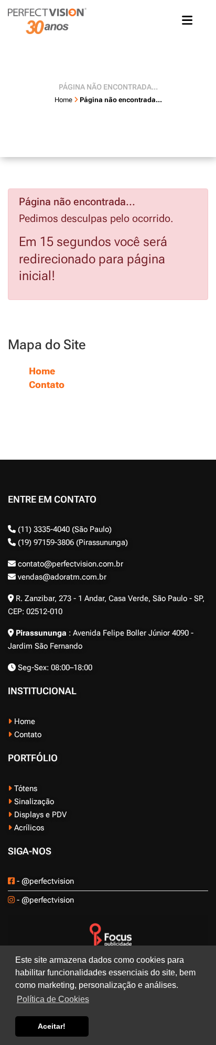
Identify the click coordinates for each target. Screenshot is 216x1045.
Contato (46, 384)
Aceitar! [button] (52, 1026)
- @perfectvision (44, 881)
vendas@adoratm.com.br (61, 577)
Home (42, 370)
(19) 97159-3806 (45, 542)
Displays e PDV (39, 814)
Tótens (24, 788)
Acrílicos (28, 827)
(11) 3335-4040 (44, 529)
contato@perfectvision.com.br (69, 564)
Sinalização (33, 801)
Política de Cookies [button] (53, 999)
